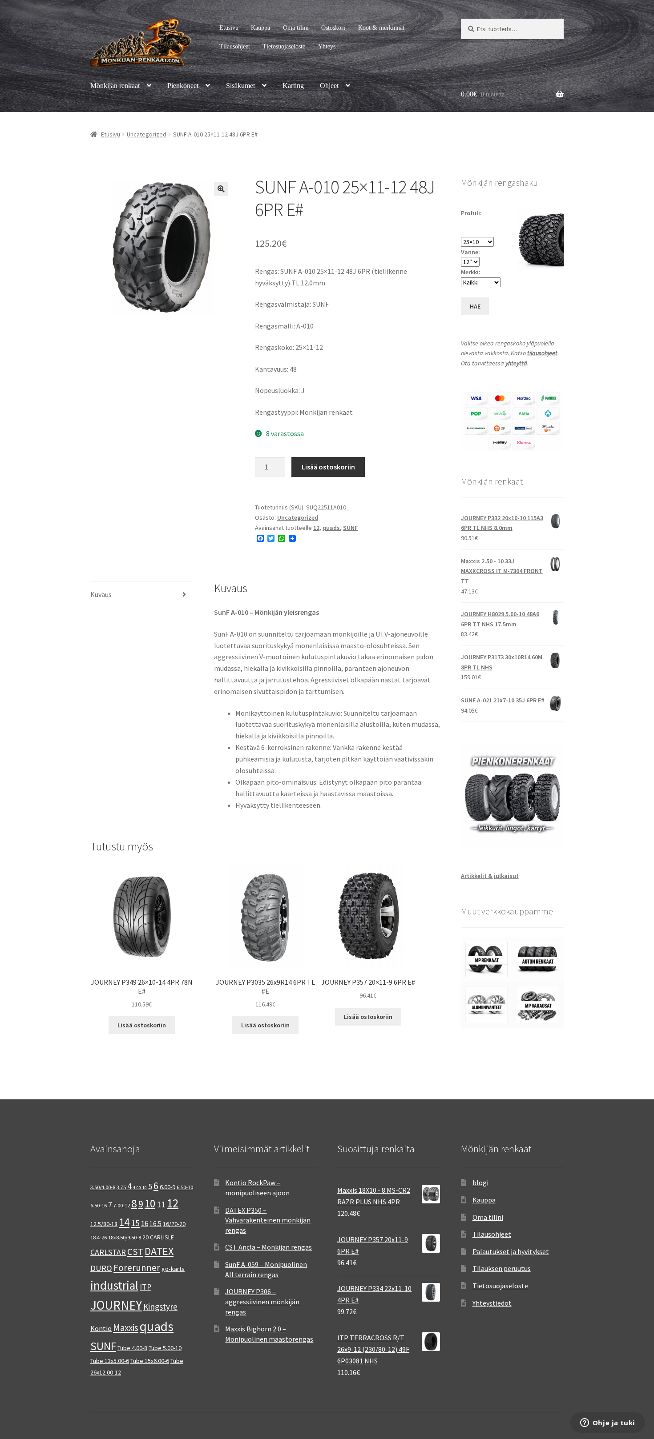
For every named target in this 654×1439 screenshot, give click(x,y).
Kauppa (260, 27)
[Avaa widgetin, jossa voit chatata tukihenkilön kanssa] (607, 1423)
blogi (480, 1182)
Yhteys (326, 46)
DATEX (159, 1251)
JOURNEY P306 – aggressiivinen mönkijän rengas (262, 1301)
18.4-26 (98, 1237)
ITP (145, 1287)
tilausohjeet (542, 353)
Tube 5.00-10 (165, 1348)
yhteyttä (516, 363)
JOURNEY (116, 1305)
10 (150, 1203)
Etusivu (228, 27)
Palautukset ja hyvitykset (510, 1251)
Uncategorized (146, 134)
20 (145, 1237)
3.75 (121, 1187)
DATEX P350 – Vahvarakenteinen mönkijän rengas (268, 1220)
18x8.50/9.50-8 (124, 1237)
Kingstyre (160, 1306)
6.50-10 (185, 1187)
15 (135, 1222)
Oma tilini (296, 27)
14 (124, 1222)
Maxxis (125, 1328)
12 (316, 528)
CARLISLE (162, 1237)
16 (144, 1223)
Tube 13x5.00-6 (109, 1361)
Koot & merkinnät (381, 27)
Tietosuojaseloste (283, 46)
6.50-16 (98, 1205)
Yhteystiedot (492, 1303)
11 (161, 1204)
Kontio (101, 1328)
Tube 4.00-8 (132, 1348)
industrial (114, 1285)
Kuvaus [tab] (101, 594)
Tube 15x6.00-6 (149, 1361)
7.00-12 (121, 1205)
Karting (293, 85)
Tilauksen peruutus (501, 1268)
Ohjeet (329, 85)
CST (135, 1252)
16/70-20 (174, 1224)
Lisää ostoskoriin (328, 466)
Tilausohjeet (234, 46)
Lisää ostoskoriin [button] (141, 1025)
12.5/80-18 (103, 1224)
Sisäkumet (240, 85)
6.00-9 (167, 1187)
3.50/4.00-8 (102, 1187)
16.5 (155, 1223)
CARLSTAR (108, 1252)
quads (331, 528)
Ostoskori (333, 27)
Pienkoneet (182, 85)
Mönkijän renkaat (115, 85)
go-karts (173, 1269)
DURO (101, 1268)
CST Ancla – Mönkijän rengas (268, 1247)
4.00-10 (140, 1187)
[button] (221, 189)
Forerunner (136, 1268)
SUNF (350, 528)
